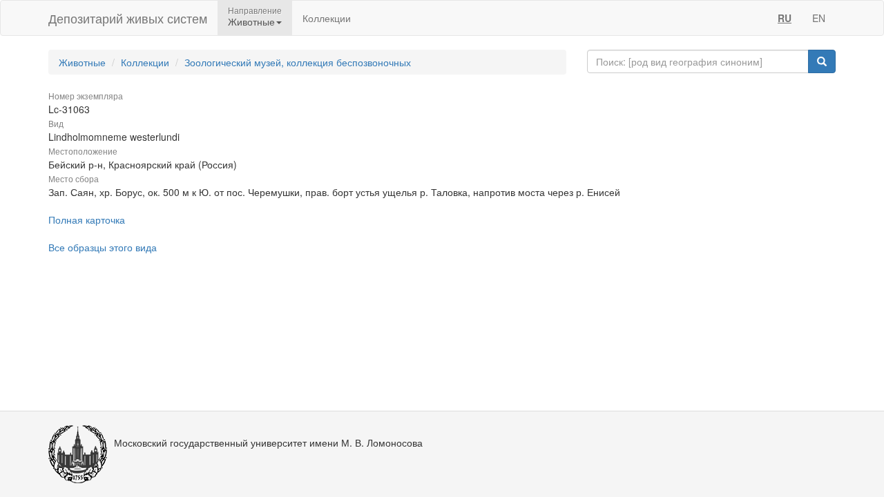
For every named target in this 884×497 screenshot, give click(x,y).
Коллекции (326, 18)
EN (818, 18)
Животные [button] (251, 21)
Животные (82, 62)
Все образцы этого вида (102, 247)
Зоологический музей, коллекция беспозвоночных (297, 62)
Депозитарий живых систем (127, 18)
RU (784, 18)
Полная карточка (86, 219)
